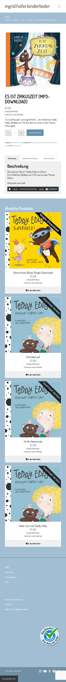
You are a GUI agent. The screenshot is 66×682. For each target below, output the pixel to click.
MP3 (55, 142)
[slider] (54, 189)
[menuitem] (59, 6)
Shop (7, 16)
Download (15, 142)
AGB (7, 582)
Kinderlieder (50, 142)
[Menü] (59, 6)
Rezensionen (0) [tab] (49, 158)
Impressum (9, 572)
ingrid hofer (41, 142)
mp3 (20, 142)
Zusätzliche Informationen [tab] (30, 158)
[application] (33, 189)
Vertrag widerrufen (9, 679)
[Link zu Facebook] (49, 671)
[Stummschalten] (47, 189)
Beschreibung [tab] (12, 158)
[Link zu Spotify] (54, 671)
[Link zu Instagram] (40, 671)
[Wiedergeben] (9, 189)
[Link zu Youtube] (45, 671)
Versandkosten (11, 577)
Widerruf (8, 604)
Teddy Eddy (17, 146)
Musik (6, 146)
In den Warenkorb (35, 132)
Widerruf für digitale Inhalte (16, 609)
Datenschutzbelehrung (14, 599)
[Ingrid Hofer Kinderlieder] (27, 6)
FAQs (7, 567)
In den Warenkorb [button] (34, 290)
